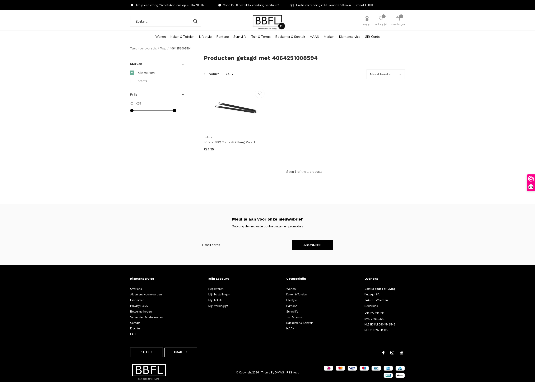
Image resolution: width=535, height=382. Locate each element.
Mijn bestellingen (219, 294)
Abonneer (312, 245)
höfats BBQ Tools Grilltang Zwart (229, 142)
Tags (163, 48)
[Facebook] (383, 352)
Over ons (136, 288)
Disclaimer (137, 300)
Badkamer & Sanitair (290, 37)
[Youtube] (401, 352)
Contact (135, 322)
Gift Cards (372, 37)
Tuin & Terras (261, 37)
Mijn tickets (215, 300)
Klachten (135, 328)
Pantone (222, 37)
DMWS (279, 372)
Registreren (216, 288)
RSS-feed (293, 372)
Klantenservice (349, 37)
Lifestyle (205, 37)
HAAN (314, 37)
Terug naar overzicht (143, 48)
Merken (329, 37)
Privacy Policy (139, 306)
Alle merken (146, 73)
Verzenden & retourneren (146, 317)
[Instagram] (392, 352)
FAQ (133, 334)
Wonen (160, 37)
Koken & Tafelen (182, 37)
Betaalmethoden (141, 311)
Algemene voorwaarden (146, 294)
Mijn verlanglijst (218, 306)
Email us (180, 352)
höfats (142, 81)
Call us (146, 352)
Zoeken (195, 21)
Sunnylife (240, 37)
